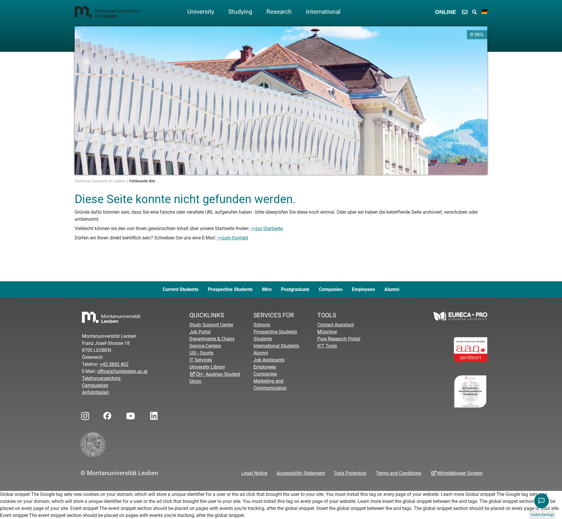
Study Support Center (211, 325)
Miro (267, 289)
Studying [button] (240, 11)
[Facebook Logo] (106, 414)
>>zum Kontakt (232, 238)
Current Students (180, 289)
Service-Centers (205, 346)
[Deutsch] (484, 12)
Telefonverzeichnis (101, 378)
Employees (363, 289)
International (323, 11)
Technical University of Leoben (100, 181)
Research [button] (279, 11)
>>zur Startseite (267, 228)
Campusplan (95, 385)
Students (262, 339)
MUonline (327, 332)
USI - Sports (201, 353)
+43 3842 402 (114, 364)
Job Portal (200, 332)
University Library (207, 367)
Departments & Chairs (211, 339)
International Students (276, 346)
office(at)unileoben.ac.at (122, 371)
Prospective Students (230, 289)
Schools (261, 325)
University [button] (200, 11)
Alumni (391, 289)
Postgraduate (295, 289)
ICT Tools (327, 346)
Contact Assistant (335, 325)
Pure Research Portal (338, 339)
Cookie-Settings (542, 515)
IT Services (200, 360)
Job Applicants (269, 360)
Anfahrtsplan (95, 392)
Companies (330, 289)
